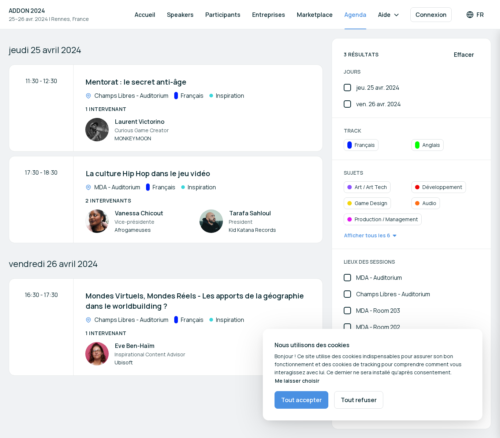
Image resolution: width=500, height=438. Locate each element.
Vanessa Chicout (139, 213)
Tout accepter (301, 400)
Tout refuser (359, 400)
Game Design (371, 203)
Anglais (431, 144)
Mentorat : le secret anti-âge (136, 82)
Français (365, 144)
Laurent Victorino (139, 122)
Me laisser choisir (297, 380)
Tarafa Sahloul (250, 213)
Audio (429, 203)
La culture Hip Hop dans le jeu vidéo (148, 173)
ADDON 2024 (27, 11)
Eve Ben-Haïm (134, 346)
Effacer (464, 55)
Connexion (431, 15)
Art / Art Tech (371, 186)
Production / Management (386, 219)
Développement (442, 186)
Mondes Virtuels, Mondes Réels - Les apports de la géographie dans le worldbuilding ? (195, 301)
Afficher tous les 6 (367, 235)
